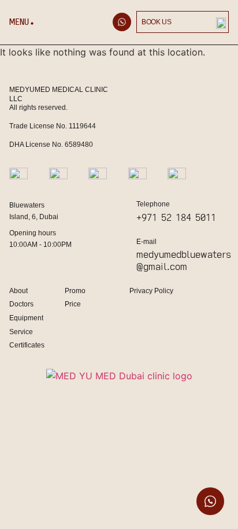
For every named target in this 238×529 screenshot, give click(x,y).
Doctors (21, 304)
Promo (75, 291)
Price (73, 304)
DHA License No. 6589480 (51, 144)
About (18, 291)
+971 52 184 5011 (176, 217)
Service (21, 332)
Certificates (26, 345)
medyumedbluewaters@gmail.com (183, 260)
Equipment (26, 318)
